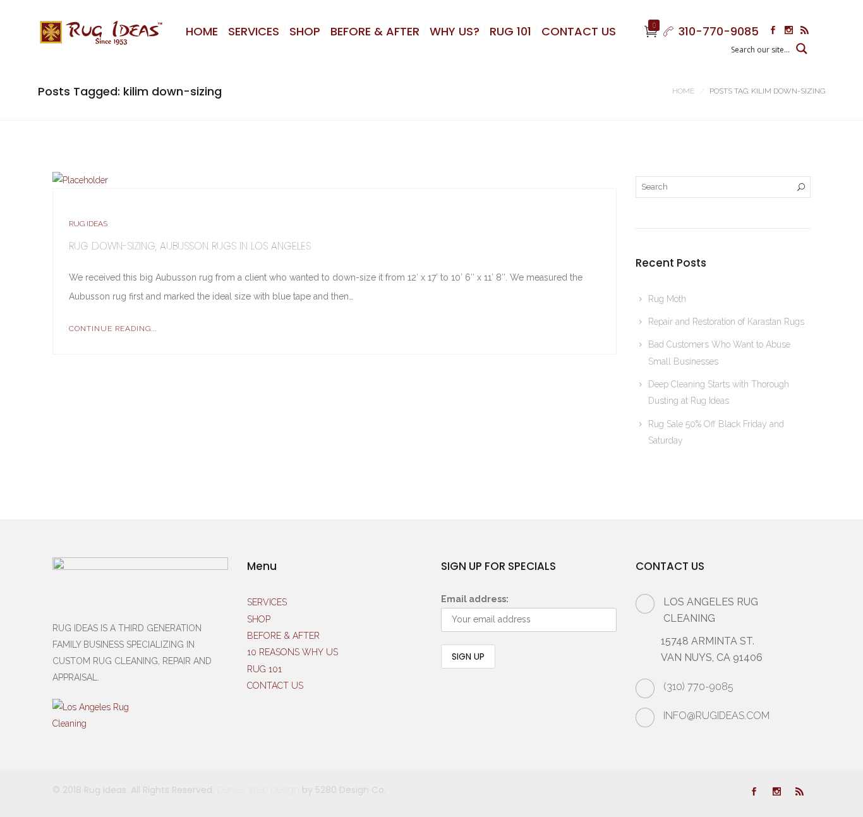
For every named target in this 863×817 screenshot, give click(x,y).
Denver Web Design (258, 790)
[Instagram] (789, 31)
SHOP (304, 31)
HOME (202, 31)
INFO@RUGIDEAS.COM (716, 716)
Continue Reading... (113, 328)
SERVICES (253, 31)
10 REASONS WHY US (292, 652)
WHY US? (455, 31)
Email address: (475, 599)
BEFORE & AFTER (374, 31)
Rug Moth (667, 299)
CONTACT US (578, 31)
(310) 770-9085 (698, 687)
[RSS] (804, 31)
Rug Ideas (88, 223)
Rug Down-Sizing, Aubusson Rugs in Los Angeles (190, 246)
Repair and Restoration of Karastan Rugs (726, 322)
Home (683, 91)
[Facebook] (773, 31)
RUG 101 (510, 31)
